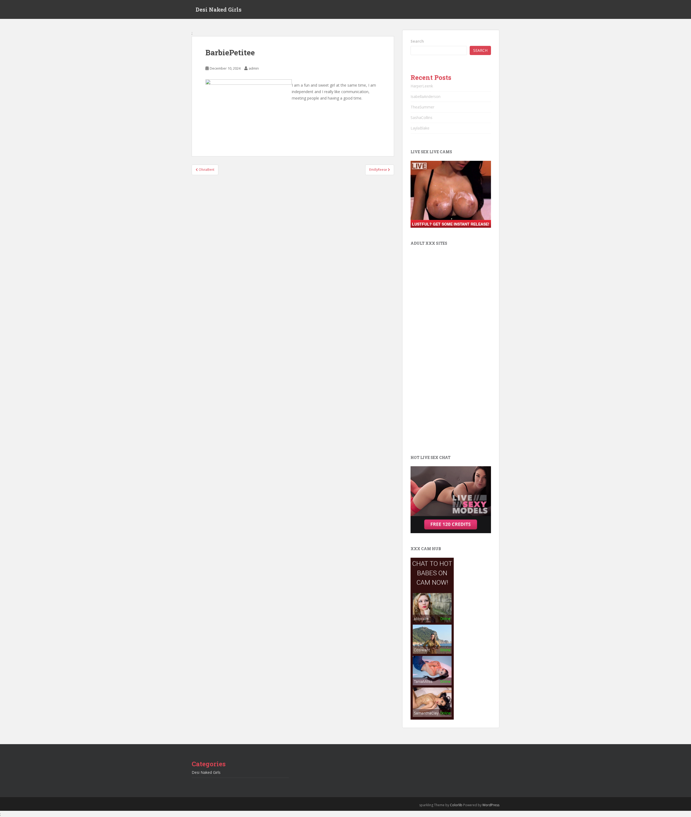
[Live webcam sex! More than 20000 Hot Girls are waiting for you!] (451, 193)
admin (254, 68)
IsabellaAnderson (426, 96)
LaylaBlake (420, 128)
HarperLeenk (422, 85)
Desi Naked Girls (219, 9)
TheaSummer (422, 107)
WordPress (490, 805)
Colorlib (456, 805)
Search (417, 41)
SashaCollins (421, 117)
